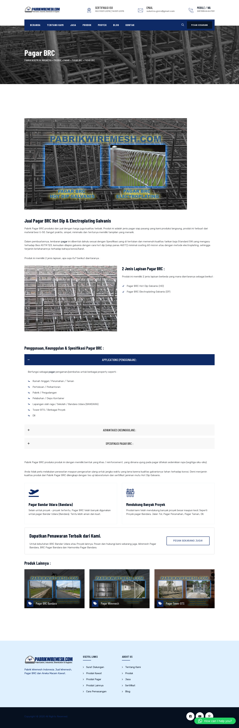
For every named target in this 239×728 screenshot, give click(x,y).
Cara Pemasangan (96, 691)
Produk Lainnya (94, 685)
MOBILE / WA (204, 8)
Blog (116, 24)
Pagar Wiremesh (110, 603)
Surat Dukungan (95, 667)
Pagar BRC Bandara (46, 603)
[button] (215, 721)
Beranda (35, 24)
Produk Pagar (93, 679)
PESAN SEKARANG (199, 25)
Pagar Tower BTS (175, 603)
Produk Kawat (94, 673)
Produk (87, 24)
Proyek (102, 24)
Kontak (130, 24)
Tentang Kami (55, 24)
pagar (64, 241)
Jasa (73, 24)
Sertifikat (130, 685)
